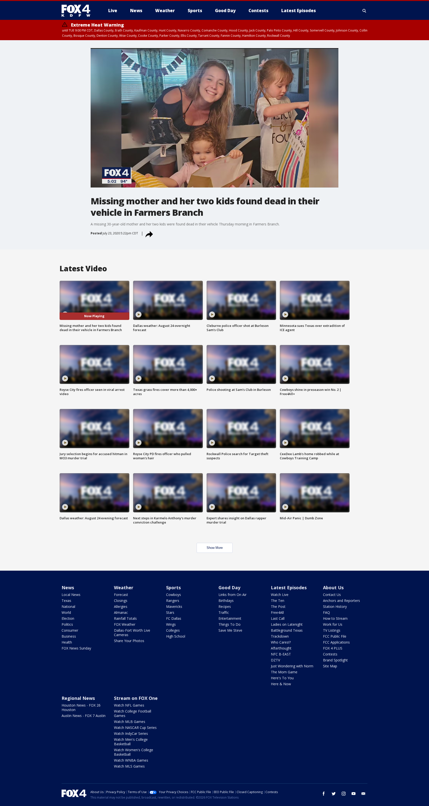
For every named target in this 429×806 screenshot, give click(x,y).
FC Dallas (173, 618)
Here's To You (282, 678)
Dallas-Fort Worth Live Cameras (132, 632)
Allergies (120, 606)
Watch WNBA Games (131, 760)
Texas (66, 600)
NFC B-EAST (281, 654)
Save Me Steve (230, 630)
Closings (120, 600)
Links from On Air (232, 594)
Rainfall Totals (125, 618)
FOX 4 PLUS (332, 648)
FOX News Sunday (76, 648)
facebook (324, 794)
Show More (215, 548)
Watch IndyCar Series (131, 733)
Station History (335, 606)
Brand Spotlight (335, 660)
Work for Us (332, 624)
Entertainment (229, 618)
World (66, 612)
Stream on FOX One (136, 698)
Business (69, 636)
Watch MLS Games (129, 766)
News (68, 587)
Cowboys (173, 594)
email (363, 794)
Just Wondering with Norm (292, 666)
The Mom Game (284, 672)
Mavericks (174, 606)
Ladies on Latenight (287, 624)
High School (175, 636)
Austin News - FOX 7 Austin (84, 715)
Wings (171, 624)
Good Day (229, 587)
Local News (71, 594)
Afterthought (281, 648)
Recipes (224, 606)
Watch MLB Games (129, 721)
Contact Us (332, 594)
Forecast (121, 594)
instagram (344, 794)
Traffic (223, 612)
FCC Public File (334, 636)
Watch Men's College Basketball (131, 741)
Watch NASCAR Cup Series (135, 727)
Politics (67, 624)
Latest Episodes (289, 587)
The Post (278, 606)
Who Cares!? (281, 642)
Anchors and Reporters (341, 600)
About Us (333, 587)
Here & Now (281, 684)
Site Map (330, 666)
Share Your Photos (129, 640)
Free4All (277, 612)
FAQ (326, 612)
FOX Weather (124, 624)
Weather (123, 587)
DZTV (275, 660)
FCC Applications (336, 642)
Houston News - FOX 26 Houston (81, 707)
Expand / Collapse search (364, 10)
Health (67, 642)
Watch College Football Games (132, 713)
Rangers (172, 600)
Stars (170, 612)
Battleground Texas (287, 630)
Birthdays (226, 600)
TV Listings (331, 630)
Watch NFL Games (129, 705)
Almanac (121, 612)
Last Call (278, 618)
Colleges (173, 630)
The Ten (277, 600)
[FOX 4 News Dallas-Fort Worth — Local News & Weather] (78, 11)
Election (68, 618)
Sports (173, 587)
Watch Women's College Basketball (133, 752)
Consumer (70, 630)
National (68, 606)
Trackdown (280, 636)
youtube (354, 794)
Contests (330, 654)
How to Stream (335, 618)
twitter (334, 794)
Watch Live (279, 594)
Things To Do (229, 624)
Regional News (78, 698)
